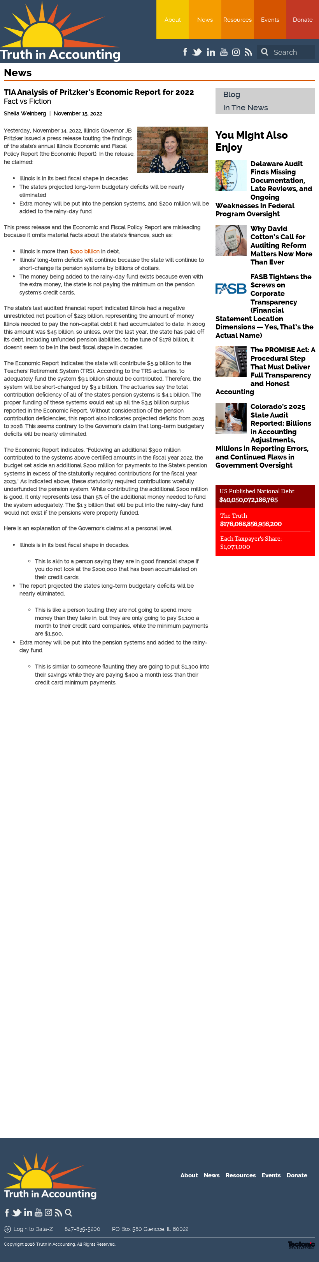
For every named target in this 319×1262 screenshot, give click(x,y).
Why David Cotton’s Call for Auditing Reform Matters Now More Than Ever (281, 245)
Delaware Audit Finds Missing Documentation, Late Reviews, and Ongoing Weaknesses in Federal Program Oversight (264, 189)
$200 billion (85, 251)
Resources (237, 19)
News (205, 19)
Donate (303, 19)
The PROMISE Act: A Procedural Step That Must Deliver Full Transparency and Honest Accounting (265, 371)
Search (264, 52)
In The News (245, 107)
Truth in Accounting (55, 1244)
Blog (231, 94)
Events (270, 19)
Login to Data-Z (33, 1229)
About (173, 19)
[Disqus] (106, 814)
